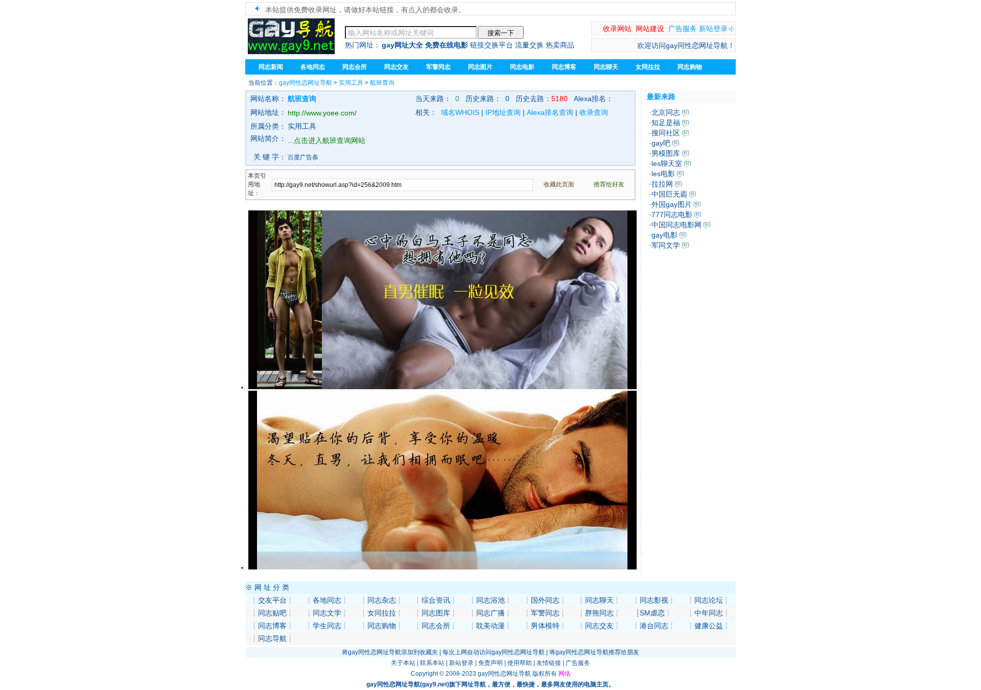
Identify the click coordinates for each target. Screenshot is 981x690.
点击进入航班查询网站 (329, 140)
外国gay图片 (671, 204)
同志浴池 (490, 600)
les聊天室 (666, 163)
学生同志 (327, 626)
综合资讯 (436, 600)
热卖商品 (560, 45)
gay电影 (664, 235)
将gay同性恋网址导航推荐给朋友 (594, 652)
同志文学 (327, 613)
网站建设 (650, 29)
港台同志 (654, 626)
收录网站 (617, 29)
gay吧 (660, 143)
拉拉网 (662, 184)
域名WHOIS (460, 112)
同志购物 (381, 626)
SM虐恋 (652, 613)
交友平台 (272, 600)
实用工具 (351, 82)
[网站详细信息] (685, 112)
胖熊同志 (599, 613)
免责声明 (490, 663)
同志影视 (654, 600)
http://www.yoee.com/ (322, 113)
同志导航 (272, 638)
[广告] (442, 387)
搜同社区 (665, 133)
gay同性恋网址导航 (305, 82)
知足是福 (665, 122)
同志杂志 (381, 600)
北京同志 (665, 112)
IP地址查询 (503, 112)
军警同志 (545, 613)
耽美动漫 (490, 626)
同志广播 (490, 613)
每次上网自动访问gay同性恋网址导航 (493, 652)
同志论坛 (708, 600)
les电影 (663, 174)
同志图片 (480, 66)
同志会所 (436, 626)
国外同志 (545, 600)
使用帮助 (519, 663)
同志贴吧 (272, 613)
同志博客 (564, 66)
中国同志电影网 (676, 225)
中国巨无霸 (669, 194)
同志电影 (522, 66)
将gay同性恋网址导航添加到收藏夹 (390, 652)
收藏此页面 (559, 184)
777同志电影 (671, 214)
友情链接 (548, 663)
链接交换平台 (491, 45)
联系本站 (432, 663)
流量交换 (529, 45)
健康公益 (708, 626)
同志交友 (599, 626)
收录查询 (593, 112)
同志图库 (436, 613)
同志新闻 (271, 66)
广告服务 (682, 29)
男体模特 (545, 626)
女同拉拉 (648, 66)
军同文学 (665, 245)
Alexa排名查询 (550, 112)
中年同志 (708, 613)
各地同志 (327, 600)
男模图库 (665, 153)
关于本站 (403, 663)
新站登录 (713, 29)
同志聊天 (606, 66)
